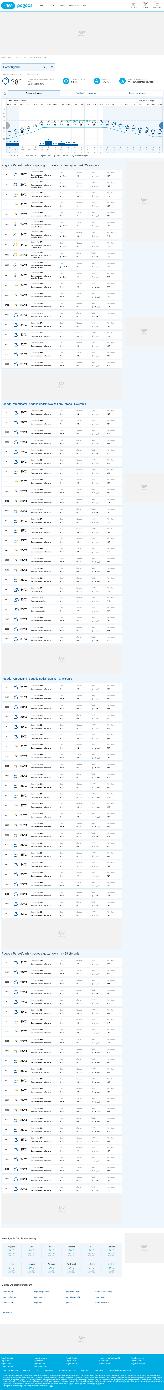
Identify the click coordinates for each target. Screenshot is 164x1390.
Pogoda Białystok (7, 1358)
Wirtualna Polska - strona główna (8, 5)
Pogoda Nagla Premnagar (104, 1292)
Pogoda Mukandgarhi (72, 1297)
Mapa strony (98, 1370)
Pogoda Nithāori (7, 1303)
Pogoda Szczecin (105, 1364)
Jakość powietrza (77, 6)
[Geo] (52, 67)
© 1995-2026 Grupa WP (9, 1370)
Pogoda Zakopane (40, 1366)
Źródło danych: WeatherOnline (120, 1370)
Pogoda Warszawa (138, 1364)
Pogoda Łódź (103, 1361)
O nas (37, 1370)
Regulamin (85, 1370)
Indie (18, 57)
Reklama (26, 1370)
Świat (62, 6)
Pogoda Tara (68, 1303)
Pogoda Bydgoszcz (40, 1358)
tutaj (51, 1386)
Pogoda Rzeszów (72, 1364)
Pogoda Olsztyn (136, 1361)
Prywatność (49, 1370)
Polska (41, 6)
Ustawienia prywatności (67, 1370)
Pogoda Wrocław (7, 1366)
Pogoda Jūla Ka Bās (102, 1303)
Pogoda (24, 5)
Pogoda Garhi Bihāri (71, 1292)
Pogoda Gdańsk (72, 1358)
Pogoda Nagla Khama (42, 1292)
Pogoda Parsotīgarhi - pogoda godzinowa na (29, 678)
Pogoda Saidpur (7, 1292)
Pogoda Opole (6, 1364)
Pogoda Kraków (39, 1361)
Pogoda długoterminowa (86, 93)
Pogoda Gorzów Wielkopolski (109, 1358)
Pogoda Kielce (6, 1361)
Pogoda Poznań (39, 1364)
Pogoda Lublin (71, 1361)
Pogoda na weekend (137, 93)
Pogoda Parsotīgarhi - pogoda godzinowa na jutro (32, 404)
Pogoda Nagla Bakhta (9, 1297)
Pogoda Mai (38, 1303)
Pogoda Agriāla (39, 1297)
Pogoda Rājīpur (100, 1297)
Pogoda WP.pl (7, 57)
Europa (52, 6)
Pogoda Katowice (137, 1358)
